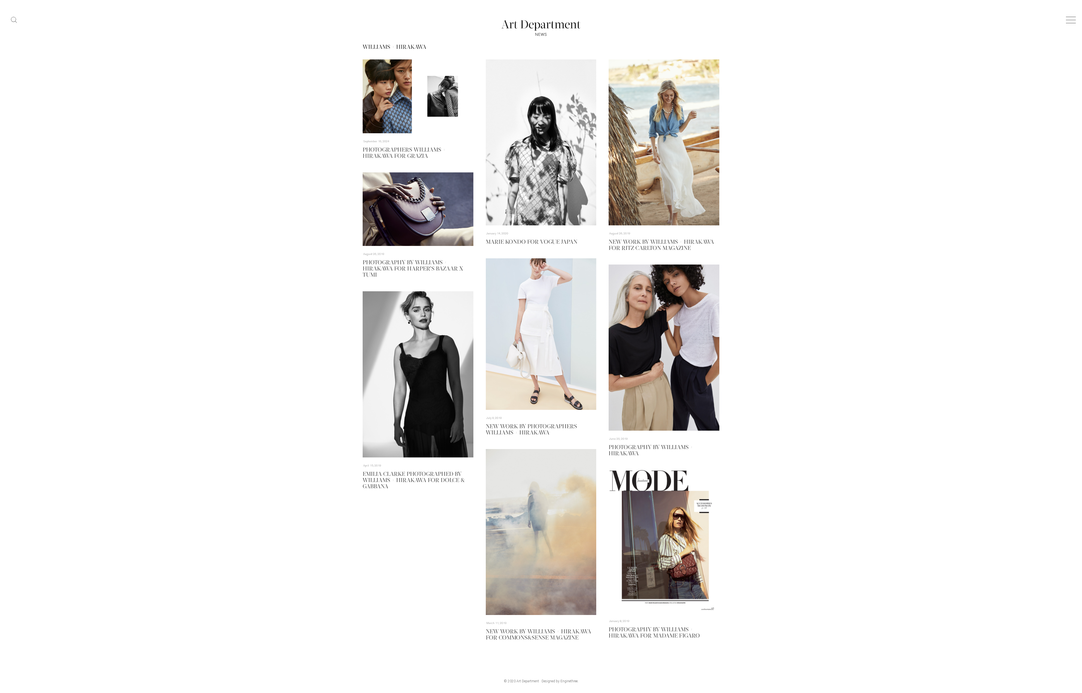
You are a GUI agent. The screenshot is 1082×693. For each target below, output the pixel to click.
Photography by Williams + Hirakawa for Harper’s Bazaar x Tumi (413, 269)
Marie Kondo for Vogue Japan (531, 242)
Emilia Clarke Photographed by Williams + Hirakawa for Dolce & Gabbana (414, 481)
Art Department (527, 681)
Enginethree (569, 681)
